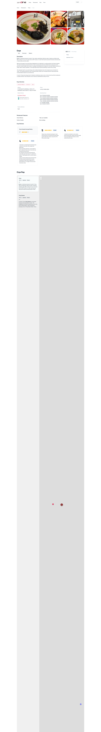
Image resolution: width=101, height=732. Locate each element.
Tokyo (29, 7)
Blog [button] (40, 2)
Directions (24, 53)
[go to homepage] (21, 3)
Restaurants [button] (35, 2)
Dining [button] (30, 2)
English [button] (77, 2)
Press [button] (44, 2)
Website (30, 53)
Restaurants (23, 7)
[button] (81, 704)
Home (18, 7)
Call (19, 53)
